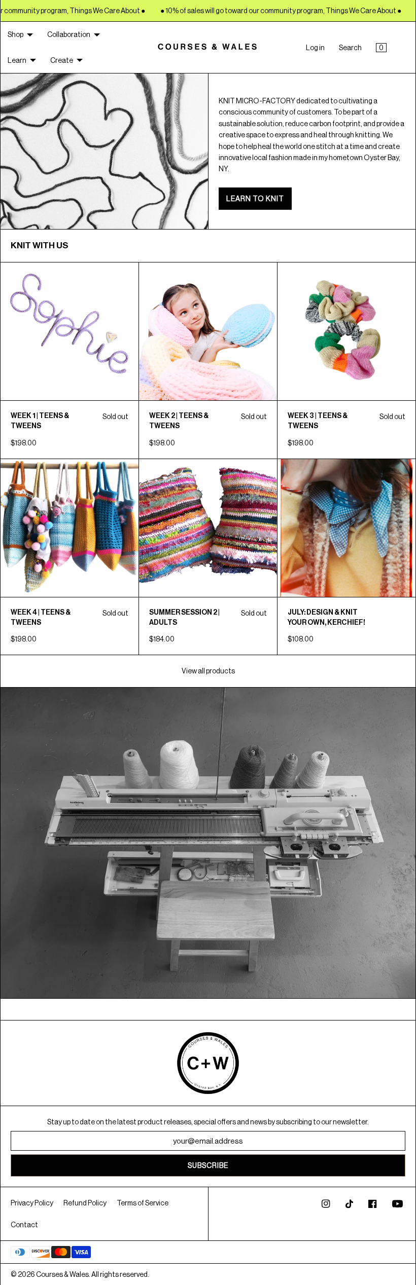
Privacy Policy (32, 1203)
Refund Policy (85, 1203)
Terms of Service (142, 1203)
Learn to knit (255, 199)
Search (350, 48)
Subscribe (208, 1165)
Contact (24, 1225)
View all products (208, 671)
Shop (15, 34)
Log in (315, 48)
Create (61, 60)
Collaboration (68, 34)
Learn (17, 60)
